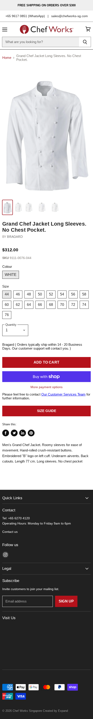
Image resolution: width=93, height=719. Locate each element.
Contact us (10, 532)
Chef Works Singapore (27, 710)
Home (6, 58)
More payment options (46, 387)
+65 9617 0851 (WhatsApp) (25, 16)
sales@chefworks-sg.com (69, 16)
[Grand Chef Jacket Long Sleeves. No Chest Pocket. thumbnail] (7, 207)
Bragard (15, 236)
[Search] (85, 42)
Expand (63, 710)
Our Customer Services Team (63, 394)
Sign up (66, 601)
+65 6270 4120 (19, 518)
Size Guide (46, 411)
